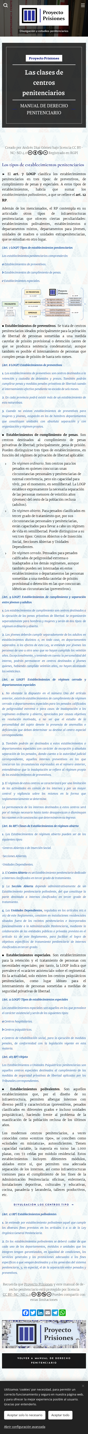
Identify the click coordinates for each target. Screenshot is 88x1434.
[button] (5, 5)
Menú (83, 5)
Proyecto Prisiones (38, 1284)
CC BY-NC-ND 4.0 (17, 1295)
